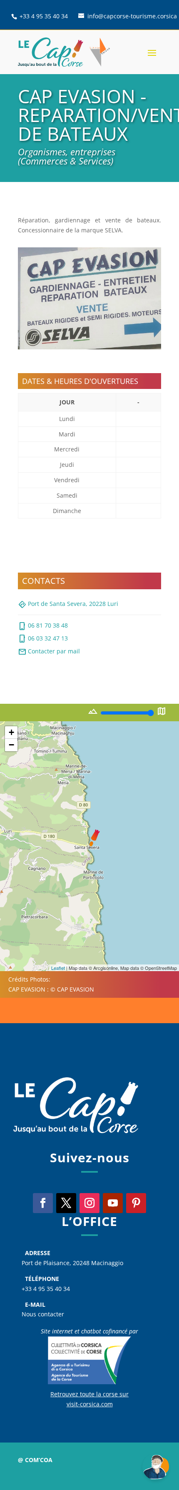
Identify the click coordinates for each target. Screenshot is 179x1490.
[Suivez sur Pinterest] (136, 1203)
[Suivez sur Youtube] (113, 1203)
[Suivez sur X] (66, 1203)
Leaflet (58, 967)
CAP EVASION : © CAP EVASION (51, 989)
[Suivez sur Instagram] (89, 1203)
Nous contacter (43, 1314)
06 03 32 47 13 (43, 639)
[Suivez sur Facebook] (43, 1203)
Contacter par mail (49, 652)
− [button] (11, 745)
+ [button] (11, 732)
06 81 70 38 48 (43, 626)
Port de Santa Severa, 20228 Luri (68, 605)
